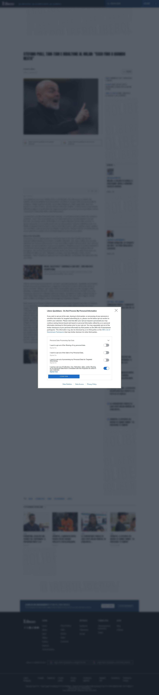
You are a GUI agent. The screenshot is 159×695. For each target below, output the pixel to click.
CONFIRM (64, 376)
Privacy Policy (91, 384)
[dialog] (79, 347)
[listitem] (79, 340)
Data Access (79, 384)
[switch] (106, 345)
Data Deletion (67, 384)
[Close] (117, 311)
